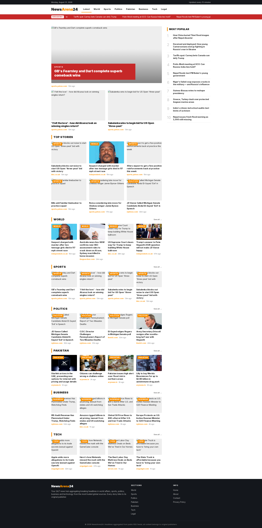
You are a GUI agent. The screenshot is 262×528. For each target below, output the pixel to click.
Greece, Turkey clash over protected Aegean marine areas (191, 100)
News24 (64, 9)
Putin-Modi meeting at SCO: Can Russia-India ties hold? (138, 17)
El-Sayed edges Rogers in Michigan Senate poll (120, 333)
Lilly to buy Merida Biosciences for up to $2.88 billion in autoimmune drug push (147, 377)
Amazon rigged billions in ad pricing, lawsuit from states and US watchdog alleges (92, 419)
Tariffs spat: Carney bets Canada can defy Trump (87, 17)
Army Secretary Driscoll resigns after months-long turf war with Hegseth (148, 335)
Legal (164, 9)
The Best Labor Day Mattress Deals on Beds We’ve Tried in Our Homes (120, 461)
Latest (86, 9)
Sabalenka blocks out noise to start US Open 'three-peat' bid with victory (66, 168)
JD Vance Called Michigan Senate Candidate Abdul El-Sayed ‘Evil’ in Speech (143, 206)
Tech (154, 9)
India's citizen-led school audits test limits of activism (191, 109)
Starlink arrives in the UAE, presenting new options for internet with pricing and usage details (64, 377)
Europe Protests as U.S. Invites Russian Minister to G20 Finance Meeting (148, 418)
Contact (176, 498)
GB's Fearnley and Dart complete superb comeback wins (63, 292)
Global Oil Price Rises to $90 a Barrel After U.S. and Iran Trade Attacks (120, 418)
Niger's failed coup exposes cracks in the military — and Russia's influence (191, 83)
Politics (118, 9)
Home (175, 490)
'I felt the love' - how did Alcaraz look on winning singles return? (92, 292)
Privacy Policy (179, 502)
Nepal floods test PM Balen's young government (190, 17)
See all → (158, 219)
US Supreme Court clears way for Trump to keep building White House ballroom (120, 246)
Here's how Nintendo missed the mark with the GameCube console (92, 460)
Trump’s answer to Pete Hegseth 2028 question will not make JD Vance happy (148, 246)
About (175, 494)
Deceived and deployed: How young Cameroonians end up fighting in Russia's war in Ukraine (190, 47)
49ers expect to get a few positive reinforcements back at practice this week (144, 168)
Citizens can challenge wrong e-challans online (92, 374)
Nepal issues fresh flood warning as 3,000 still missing (190, 118)
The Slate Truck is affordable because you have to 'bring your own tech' (148, 461)
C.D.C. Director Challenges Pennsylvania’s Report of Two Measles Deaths (92, 335)
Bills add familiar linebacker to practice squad (66, 204)
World (97, 9)
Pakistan (130, 9)
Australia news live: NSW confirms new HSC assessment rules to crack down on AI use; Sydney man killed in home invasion (92, 249)
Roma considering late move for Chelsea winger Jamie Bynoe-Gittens (105, 206)
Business (143, 9)
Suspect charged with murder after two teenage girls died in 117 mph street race (106, 168)
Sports (107, 9)
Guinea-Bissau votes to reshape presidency (189, 91)
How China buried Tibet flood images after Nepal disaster (191, 36)
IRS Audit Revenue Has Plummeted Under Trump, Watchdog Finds (63, 418)
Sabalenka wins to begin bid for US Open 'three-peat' (120, 292)
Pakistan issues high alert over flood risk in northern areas (120, 376)
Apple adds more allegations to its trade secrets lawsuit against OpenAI (63, 461)
